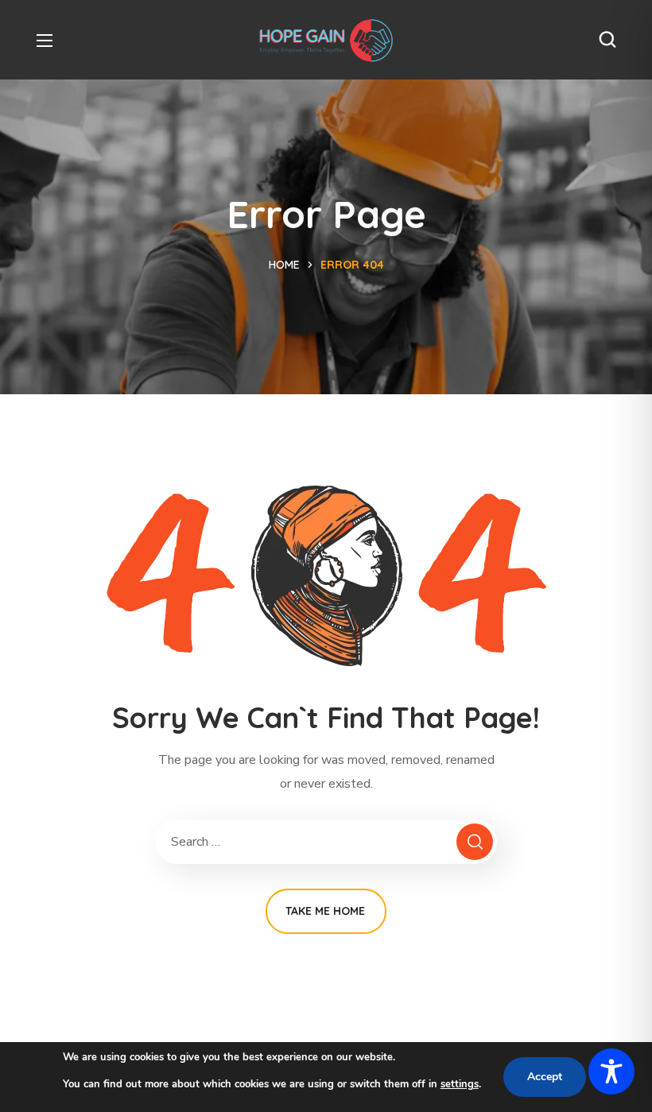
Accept (544, 1076)
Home (284, 265)
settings (459, 1084)
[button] (607, 39)
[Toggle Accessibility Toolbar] (611, 1071)
